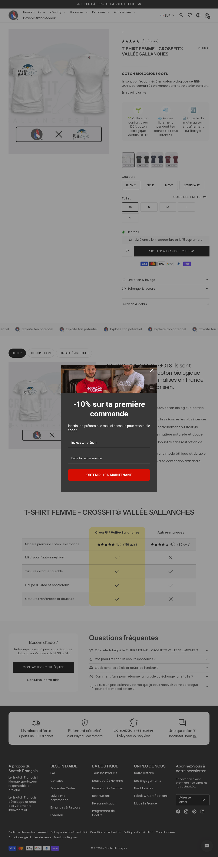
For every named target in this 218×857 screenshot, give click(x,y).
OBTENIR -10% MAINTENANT (109, 475)
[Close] (152, 370)
